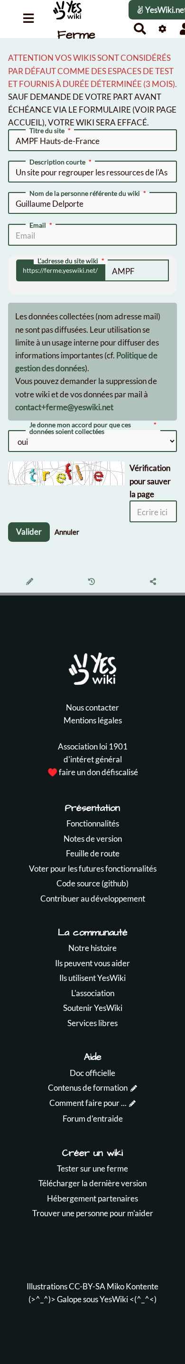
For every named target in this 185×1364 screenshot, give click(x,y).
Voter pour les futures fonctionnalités (93, 869)
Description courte (57, 162)
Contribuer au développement (92, 898)
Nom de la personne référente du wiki (84, 193)
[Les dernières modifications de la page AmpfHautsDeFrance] (93, 582)
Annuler (67, 532)
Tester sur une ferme (92, 1168)
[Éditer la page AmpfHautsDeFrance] (31, 582)
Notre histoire (92, 948)
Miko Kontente (132, 1286)
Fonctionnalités (92, 823)
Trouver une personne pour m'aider (92, 1213)
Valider (29, 532)
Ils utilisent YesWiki (92, 978)
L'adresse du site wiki (67, 261)
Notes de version (93, 839)
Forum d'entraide (93, 1119)
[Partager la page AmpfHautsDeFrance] (154, 582)
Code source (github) (92, 883)
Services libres (92, 1023)
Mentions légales (93, 720)
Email (37, 225)
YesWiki (114, 1299)
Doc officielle (92, 1073)
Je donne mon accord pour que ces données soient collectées (80, 428)
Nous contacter (92, 707)
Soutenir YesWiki (92, 1008)
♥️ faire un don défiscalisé (92, 772)
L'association (92, 993)
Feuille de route (93, 853)
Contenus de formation (88, 1088)
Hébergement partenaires (92, 1198)
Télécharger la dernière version (92, 1183)
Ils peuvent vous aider (92, 963)
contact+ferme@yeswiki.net (64, 407)
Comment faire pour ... (88, 1103)
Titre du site (47, 130)
